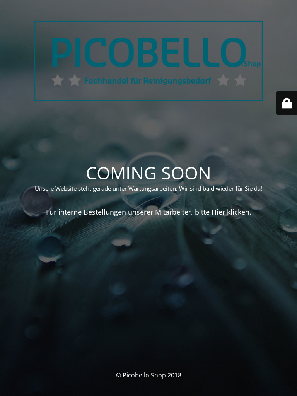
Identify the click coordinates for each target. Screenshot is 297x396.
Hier (218, 212)
